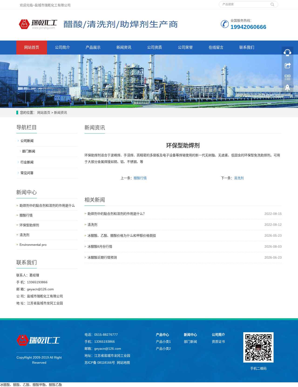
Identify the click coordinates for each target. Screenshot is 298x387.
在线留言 (216, 47)
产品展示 (93, 47)
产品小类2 (163, 348)
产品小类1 (163, 341)
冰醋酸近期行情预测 (102, 257)
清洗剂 (239, 178)
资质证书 (218, 341)
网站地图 (123, 362)
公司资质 (154, 47)
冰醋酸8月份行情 (100, 246)
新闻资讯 (123, 47)
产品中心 (162, 334)
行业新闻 (27, 162)
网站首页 (31, 47)
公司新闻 (27, 141)
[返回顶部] (287, 89)
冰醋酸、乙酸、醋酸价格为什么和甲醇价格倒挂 (122, 235)
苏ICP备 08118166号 (100, 362)
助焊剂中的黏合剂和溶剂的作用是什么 (47, 205)
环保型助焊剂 (29, 225)
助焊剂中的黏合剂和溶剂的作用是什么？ (117, 214)
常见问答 (27, 173)
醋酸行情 (140, 178)
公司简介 (62, 47)
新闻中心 (190, 334)
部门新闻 (28, 151)
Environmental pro (33, 245)
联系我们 (246, 47)
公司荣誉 (185, 47)
